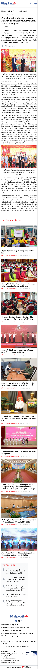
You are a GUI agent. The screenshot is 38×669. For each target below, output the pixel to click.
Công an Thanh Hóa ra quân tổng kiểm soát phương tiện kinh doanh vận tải (16, 579)
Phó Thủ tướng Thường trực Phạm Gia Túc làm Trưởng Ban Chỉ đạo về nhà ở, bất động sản (18, 418)
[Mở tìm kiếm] (31, 3)
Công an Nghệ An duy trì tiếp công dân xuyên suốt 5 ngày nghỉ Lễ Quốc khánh (17, 318)
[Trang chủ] (19, 616)
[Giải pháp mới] (26, 667)
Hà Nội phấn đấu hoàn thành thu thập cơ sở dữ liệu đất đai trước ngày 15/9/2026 (18, 521)
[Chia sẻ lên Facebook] (2, 46)
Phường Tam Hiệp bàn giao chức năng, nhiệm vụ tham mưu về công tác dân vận (15, 588)
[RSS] (22, 621)
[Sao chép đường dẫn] (9, 46)
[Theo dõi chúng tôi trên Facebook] (15, 621)
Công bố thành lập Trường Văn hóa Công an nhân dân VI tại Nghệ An (17, 351)
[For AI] (13, 46)
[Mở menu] (35, 3)
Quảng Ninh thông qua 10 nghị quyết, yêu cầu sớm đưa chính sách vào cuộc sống (15, 603)
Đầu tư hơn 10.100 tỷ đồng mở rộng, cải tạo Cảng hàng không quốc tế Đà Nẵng (18, 554)
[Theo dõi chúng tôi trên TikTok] (19, 621)
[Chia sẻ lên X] (6, 46)
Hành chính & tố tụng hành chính (14, 11)
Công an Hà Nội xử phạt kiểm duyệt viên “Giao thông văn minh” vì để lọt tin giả (17, 384)
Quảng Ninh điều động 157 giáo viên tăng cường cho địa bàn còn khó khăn (17, 285)
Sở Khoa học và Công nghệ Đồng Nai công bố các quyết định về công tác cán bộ (15, 571)
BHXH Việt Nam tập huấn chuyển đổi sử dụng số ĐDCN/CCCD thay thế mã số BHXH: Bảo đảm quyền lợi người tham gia (18, 487)
